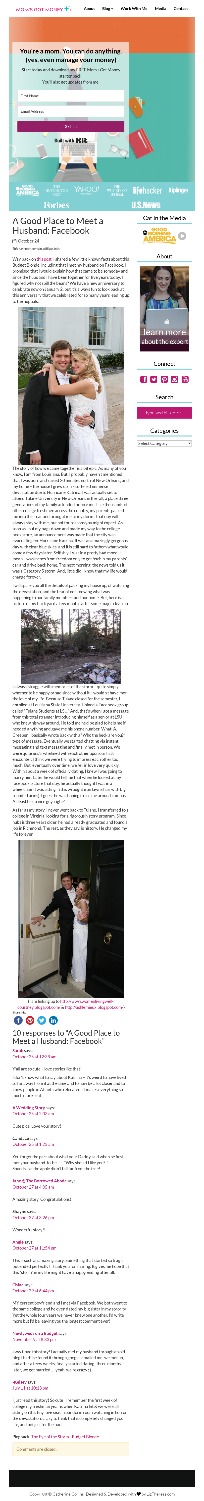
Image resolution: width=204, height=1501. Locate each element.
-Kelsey (19, 1382)
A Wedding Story (28, 1107)
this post (44, 259)
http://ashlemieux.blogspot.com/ (94, 1007)
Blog (106, 8)
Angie (18, 1242)
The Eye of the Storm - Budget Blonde (65, 1436)
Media (160, 8)
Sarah (17, 1050)
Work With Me (134, 8)
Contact (181, 8)
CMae (18, 1284)
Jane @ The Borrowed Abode (39, 1180)
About (89, 8)
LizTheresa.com (161, 1494)
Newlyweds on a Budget (35, 1333)
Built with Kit (71, 140)
